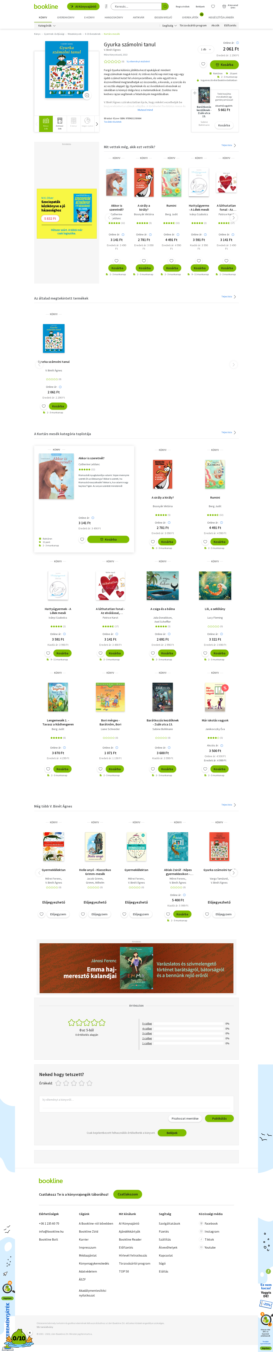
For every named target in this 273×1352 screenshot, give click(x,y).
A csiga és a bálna (162, 609)
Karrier (84, 1239)
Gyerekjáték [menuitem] (192, 16)
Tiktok (209, 1239)
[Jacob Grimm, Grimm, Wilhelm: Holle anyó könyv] (95, 846)
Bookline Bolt (48, 1239)
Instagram (212, 1231)
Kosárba (227, 64)
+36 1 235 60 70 (49, 1223)
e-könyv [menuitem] (89, 17)
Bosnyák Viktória (144, 214)
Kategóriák (45, 25)
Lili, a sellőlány (215, 609)
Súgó (162, 1263)
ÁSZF (82, 1279)
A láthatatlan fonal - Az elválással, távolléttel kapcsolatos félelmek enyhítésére (226, 207)
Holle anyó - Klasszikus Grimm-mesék (95, 872)
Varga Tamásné (219, 878)
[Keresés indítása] (165, 6)
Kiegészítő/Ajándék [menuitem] (221, 17)
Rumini (171, 205)
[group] (46, 124)
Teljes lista (226, 145)
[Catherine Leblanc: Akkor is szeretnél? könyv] (116, 182)
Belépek (200, 6)
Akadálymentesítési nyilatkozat (92, 1293)
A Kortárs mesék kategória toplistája (62, 433)
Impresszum (87, 1247)
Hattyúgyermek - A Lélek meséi (199, 207)
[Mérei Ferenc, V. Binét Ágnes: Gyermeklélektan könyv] (53, 846)
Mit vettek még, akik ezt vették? (129, 147)
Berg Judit (171, 214)
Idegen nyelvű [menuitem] (163, 17)
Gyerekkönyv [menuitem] (65, 17)
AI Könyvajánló (85, 6)
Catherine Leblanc (116, 216)
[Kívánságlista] (213, 6)
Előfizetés (230, 25)
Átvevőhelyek (168, 1247)
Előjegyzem (58, 914)
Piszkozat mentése (185, 1118)
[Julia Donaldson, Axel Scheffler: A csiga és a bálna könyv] (163, 585)
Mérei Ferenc (53, 878)
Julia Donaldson (162, 617)
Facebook (211, 1223)
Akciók (215, 25)
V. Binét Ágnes (53, 370)
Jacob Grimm (95, 878)
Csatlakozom (128, 1194)
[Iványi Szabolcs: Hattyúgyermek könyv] (199, 182)
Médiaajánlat (88, 1255)
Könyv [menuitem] (43, 17)
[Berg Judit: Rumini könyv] (171, 182)
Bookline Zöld (88, 1231)
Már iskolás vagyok (215, 720)
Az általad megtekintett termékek (61, 298)
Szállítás (165, 1239)
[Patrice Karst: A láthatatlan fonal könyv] (226, 182)
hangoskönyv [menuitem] (114, 17)
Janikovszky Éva (215, 729)
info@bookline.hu (51, 1231)
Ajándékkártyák (129, 1231)
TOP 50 (124, 1271)
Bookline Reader (130, 1239)
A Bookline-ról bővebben (96, 1223)
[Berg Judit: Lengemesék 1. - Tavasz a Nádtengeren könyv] (58, 697)
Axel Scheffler (162, 621)
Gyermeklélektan (54, 870)
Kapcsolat (166, 1255)
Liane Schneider (110, 729)
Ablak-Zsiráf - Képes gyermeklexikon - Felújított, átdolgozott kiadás (178, 872)
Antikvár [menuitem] (138, 17)
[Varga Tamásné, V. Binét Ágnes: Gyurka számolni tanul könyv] (219, 846)
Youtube (210, 1247)
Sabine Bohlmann (162, 729)
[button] (96, 124)
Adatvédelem (88, 1271)
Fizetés (164, 1231)
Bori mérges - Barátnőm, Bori (110, 722)
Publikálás (219, 1118)
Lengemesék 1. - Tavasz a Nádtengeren (58, 722)
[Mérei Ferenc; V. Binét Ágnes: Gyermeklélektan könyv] (136, 846)
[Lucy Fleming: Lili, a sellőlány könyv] (215, 585)
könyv (116, 158)
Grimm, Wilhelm (95, 882)
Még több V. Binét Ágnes (53, 806)
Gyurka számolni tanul (54, 362)
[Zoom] (87, 95)
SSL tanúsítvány (45, 1326)
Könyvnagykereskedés (94, 1263)
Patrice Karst (226, 214)
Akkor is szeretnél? (116, 207)
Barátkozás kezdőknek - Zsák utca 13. (163, 722)
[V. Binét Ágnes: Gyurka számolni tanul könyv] (66, 69)
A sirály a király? (144, 207)
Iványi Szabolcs (199, 214)
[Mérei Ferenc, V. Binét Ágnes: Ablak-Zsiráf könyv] (178, 846)
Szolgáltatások (169, 1223)
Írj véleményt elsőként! (138, 61)
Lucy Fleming (215, 617)
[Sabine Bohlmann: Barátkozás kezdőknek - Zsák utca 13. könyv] (162, 697)
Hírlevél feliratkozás (133, 1255)
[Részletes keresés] (106, 6)
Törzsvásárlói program (193, 25)
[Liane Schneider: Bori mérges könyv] (110, 697)
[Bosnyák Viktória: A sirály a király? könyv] (143, 182)
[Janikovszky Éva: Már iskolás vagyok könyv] (215, 697)
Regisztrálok (182, 6)
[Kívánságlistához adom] (203, 63)
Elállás (163, 1271)
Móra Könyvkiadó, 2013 (116, 54)
